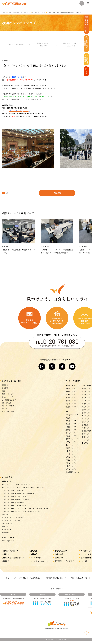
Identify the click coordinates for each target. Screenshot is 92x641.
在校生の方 (59, 554)
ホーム (5, 12)
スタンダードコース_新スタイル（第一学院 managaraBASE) (23, 487)
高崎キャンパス (71, 421)
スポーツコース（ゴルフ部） (12, 520)
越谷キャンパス (71, 430)
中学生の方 (6, 554)
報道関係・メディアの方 (64, 561)
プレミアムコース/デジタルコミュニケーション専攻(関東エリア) (25, 508)
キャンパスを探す (14, 12)
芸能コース (6, 514)
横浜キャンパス (25, 12)
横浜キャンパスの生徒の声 (43, 44)
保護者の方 (6, 561)
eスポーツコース (8, 523)
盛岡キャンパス (71, 398)
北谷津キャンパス (72, 439)
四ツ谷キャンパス (72, 445)
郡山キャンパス (71, 407)
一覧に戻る (57, 193)
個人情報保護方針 (36, 578)
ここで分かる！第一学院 (11, 380)
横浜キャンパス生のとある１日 (70, 44)
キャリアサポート (8, 411)
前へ (8, 193)
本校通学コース (7, 532)
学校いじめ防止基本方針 (79, 578)
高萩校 (68, 418)
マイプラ (4, 409)
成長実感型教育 (6, 403)
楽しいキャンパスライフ (10, 397)
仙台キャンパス (71, 404)
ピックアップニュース (39, 561)
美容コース (6, 526)
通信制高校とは (61, 550)
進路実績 (33, 550)
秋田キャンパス (71, 395)
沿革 (3, 391)
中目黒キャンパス (72, 451)
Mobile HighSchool (8, 540)
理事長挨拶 (6, 385)
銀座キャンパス (71, 442)
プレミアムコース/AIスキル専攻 (13, 502)
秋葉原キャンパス (72, 448)
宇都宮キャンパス (72, 415)
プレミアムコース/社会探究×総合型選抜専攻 (18, 493)
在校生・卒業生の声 (10, 550)
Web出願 (84, 561)
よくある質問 (35, 557)
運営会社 (22, 578)
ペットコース (6, 529)
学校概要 (5, 388)
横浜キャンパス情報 (16, 44)
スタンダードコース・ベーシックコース (16, 484)
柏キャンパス (70, 433)
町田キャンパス (71, 460)
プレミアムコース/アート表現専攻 (14, 505)
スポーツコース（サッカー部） (13, 517)
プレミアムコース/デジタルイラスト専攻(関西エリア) (21, 511)
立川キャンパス (71, 457)
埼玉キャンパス (71, 424)
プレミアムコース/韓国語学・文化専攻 (15, 499)
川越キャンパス (71, 427)
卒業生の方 (59, 557)
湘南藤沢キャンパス (73, 472)
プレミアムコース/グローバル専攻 (14, 496)
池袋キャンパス (71, 463)
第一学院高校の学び (9, 400)
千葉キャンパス (71, 436)
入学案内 (33, 554)
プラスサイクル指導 (8, 406)
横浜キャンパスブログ (39, 12)
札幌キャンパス (71, 392)
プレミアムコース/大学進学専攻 (13, 490)
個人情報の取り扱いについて (56, 578)
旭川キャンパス (71, 389)
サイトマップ (10, 578)
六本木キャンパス (72, 454)
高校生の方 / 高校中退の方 (13, 557)
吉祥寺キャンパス (72, 466)
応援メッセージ (7, 394)
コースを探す (6, 477)
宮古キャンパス (71, 401)
